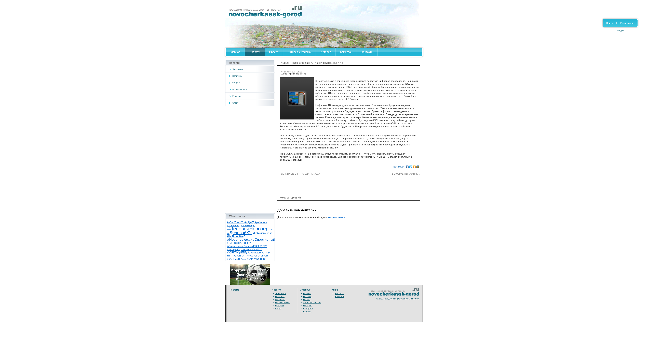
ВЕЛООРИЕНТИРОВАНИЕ (406, 174)
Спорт (235, 103)
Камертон (346, 52)
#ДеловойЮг (239, 232)
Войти (609, 23)
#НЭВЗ (268, 233)
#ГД (247, 222)
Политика (237, 76)
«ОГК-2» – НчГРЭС (245, 256)
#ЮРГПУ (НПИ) (237, 252)
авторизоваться (336, 217)
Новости (254, 52)
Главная (235, 52)
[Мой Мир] (418, 166)
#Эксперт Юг (233, 249)
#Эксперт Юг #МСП (251, 249)
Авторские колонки (299, 52)
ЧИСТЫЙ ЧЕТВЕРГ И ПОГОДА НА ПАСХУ (298, 174)
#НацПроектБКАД (236, 236)
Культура (236, 96)
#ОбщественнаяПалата (239, 246)
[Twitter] (411, 166)
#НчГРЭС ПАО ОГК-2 (239, 243)
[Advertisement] (250, 159)
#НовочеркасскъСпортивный (251, 239)
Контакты (367, 52)
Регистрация (627, 23)
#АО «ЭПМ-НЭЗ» (236, 222)
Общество (237, 83)
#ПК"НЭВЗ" (259, 246)
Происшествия (239, 89)
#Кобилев (259, 233)
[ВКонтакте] (407, 166)
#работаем (254, 252)
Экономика (237, 69)
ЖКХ (257, 258)
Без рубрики (301, 62)
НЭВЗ (263, 259)
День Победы (239, 259)
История (325, 52)
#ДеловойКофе (246, 225)
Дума (250, 258)
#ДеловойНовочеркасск (254, 228)
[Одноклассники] (414, 166)
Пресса (273, 52)
